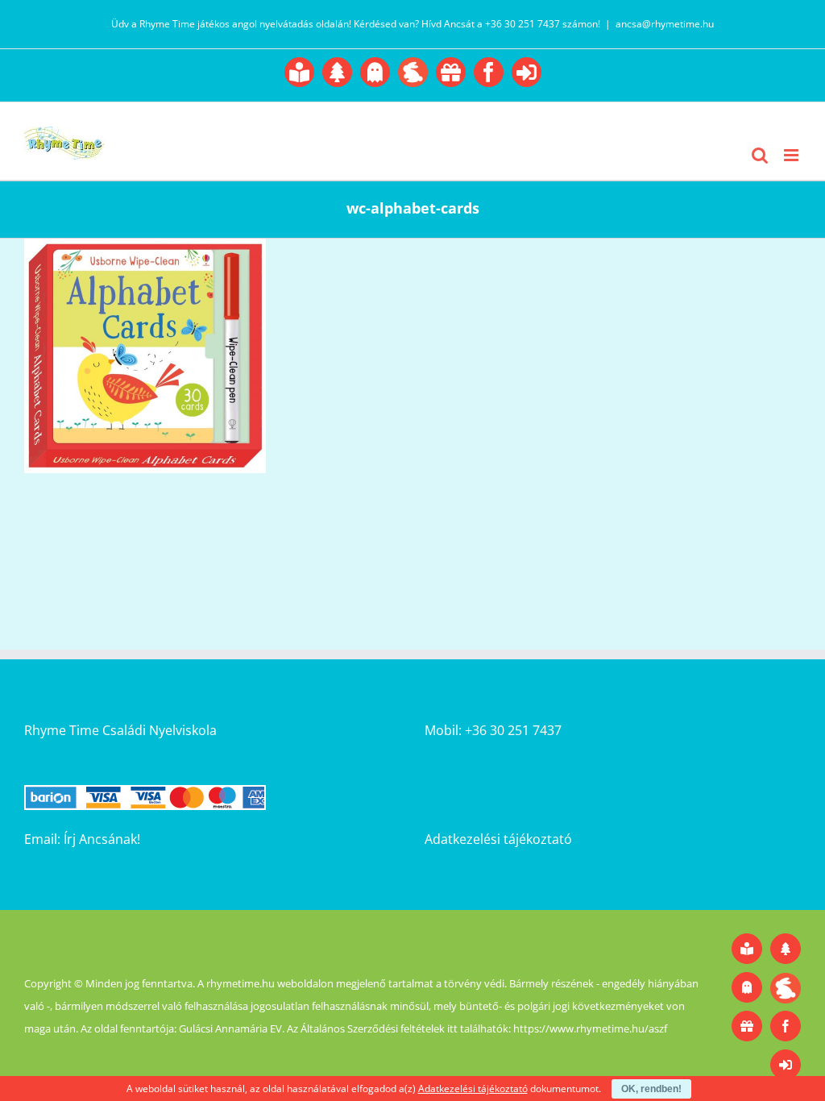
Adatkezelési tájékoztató (498, 839)
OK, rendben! (651, 1089)
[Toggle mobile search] (760, 155)
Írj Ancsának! (102, 839)
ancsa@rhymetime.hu (665, 24)
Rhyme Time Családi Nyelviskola (120, 730)
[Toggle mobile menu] (792, 155)
